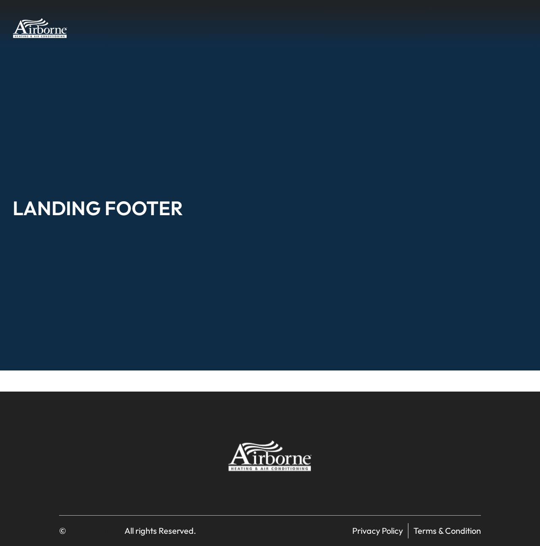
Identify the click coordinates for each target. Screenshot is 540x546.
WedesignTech (95, 530)
